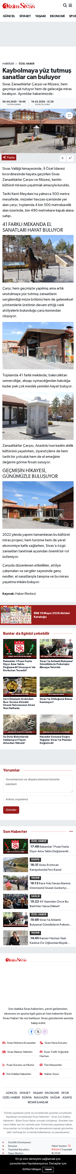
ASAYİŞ (35, 859)
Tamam (48, 1169)
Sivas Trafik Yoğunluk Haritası (54, 1054)
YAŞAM (40, 16)
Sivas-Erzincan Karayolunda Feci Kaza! (45, 867)
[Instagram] (45, 1032)
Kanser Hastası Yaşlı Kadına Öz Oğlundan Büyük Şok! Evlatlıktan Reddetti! (48, 941)
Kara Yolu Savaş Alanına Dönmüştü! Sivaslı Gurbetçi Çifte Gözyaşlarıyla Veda (50, 886)
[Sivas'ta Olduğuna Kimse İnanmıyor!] (56, 686)
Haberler (8, 63)
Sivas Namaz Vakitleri (19, 1052)
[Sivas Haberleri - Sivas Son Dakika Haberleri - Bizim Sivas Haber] (18, 6)
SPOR (65, 1093)
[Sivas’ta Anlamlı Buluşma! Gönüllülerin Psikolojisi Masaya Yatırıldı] (56, 648)
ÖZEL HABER (26, 63)
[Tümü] (71, 831)
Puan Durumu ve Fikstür (20, 1065)
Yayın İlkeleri (15, 1153)
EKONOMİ (57, 16)
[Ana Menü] (70, 5)
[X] (38, 1032)
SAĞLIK (35, 896)
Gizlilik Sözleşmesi (19, 1142)
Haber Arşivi (51, 1074)
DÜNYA (27, 1097)
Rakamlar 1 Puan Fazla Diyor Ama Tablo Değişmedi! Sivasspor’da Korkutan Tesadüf (51, 849)
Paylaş (11, 157)
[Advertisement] (52, 981)
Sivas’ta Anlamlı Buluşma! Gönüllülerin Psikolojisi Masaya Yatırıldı (56, 664)
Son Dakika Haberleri (18, 1074)
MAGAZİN (41, 1097)
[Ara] (65, 5)
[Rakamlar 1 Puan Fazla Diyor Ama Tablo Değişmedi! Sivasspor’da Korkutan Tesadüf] (20, 648)
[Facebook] (31, 1032)
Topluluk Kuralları (18, 1150)
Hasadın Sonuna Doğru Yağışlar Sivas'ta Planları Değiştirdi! (56, 740)
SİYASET (25, 16)
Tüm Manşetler (53, 1065)
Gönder (11, 809)
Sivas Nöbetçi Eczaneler (21, 1042)
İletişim (12, 1146)
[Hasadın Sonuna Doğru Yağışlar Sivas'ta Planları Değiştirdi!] (56, 724)
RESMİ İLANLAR (38, 1102)
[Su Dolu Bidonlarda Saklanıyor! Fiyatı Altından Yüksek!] (20, 724)
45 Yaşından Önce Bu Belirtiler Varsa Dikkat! (49, 904)
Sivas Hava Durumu (56, 1042)
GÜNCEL (9, 16)
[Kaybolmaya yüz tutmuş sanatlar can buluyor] (38, 131)
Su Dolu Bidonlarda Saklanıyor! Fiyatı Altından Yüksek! (15, 740)
